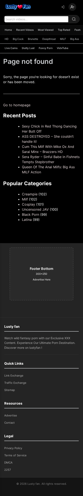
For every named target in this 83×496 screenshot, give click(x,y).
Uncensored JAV (35, 209)
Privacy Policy (13, 448)
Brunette (33, 39)
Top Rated (64, 29)
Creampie (29, 194)
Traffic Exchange (15, 382)
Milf (25, 199)
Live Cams (11, 48)
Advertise (10, 415)
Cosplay (28, 204)
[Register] (72, 7)
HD (7, 39)
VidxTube (62, 48)
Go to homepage (16, 105)
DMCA (8, 462)
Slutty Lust (28, 48)
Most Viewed (46, 29)
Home (8, 29)
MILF (63, 39)
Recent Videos (25, 29)
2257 (7, 469)
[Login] (62, 7)
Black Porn (30, 214)
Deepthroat (49, 39)
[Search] (73, 19)
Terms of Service (15, 455)
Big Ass (74, 39)
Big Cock (18, 39)
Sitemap (9, 390)
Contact (9, 422)
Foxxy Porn (46, 48)
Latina (27, 219)
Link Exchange (13, 375)
